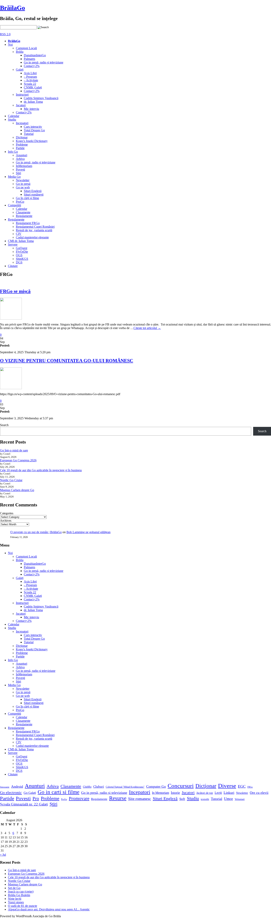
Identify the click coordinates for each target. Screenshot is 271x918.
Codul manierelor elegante (32, 237)
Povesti (23, 798)
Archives (5, 520)
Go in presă (23, 183)
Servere (12, 244)
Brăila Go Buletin (19, 895)
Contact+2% (31, 66)
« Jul (3, 854)
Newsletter (22, 180)
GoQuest (21, 248)
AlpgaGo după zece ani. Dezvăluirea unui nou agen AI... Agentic (49, 909)
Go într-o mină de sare (14, 450)
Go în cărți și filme (27, 198)
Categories (6, 513)
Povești (20, 169)
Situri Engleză (32, 191)
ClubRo (87, 786)
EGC (242, 786)
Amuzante (4, 787)
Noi (10, 44)
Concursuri (181, 786)
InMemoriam (24, 166)
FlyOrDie (22, 251)
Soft (182, 799)
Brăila (19, 51)
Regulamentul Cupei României (35, 226)
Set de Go (14, 888)
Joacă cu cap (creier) (21, 891)
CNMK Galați (33, 87)
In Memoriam (160, 792)
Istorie (175, 793)
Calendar (13, 116)
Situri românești (33, 194)
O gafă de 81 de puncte (22, 905)
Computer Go (156, 786)
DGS (19, 262)
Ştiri (18, 173)
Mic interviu (31, 108)
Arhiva (20, 158)
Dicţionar (22, 137)
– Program (30, 76)
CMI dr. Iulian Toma (21, 241)
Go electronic (11, 792)
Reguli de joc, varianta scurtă (34, 230)
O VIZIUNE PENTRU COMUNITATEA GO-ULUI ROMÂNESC (66, 360)
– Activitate (31, 80)
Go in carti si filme (58, 792)
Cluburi (98, 786)
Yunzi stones (16, 902)
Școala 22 (30, 83)
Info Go (13, 151)
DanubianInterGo (35, 55)
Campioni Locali (26, 48)
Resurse (117, 798)
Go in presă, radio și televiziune (43, 62)
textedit (205, 799)
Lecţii (218, 792)
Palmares (29, 58)
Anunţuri (21, 155)
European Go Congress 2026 (18, 460)
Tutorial (29, 133)
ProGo (20, 201)
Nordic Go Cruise (11, 480)
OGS (19, 255)
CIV (18, 233)
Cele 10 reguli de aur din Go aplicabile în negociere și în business (41, 470)
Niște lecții (14, 898)
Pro (36, 798)
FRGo (250, 787)
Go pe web (23, 187)
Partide (20, 148)
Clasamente (23, 212)
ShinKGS (22, 258)
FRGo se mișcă (15, 291)
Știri (53, 804)
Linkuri (229, 793)
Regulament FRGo (28, 223)
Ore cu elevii (259, 793)
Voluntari (240, 799)
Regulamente (24, 216)
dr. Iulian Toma (33, 101)
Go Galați (30, 792)
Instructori (22, 94)
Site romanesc (139, 798)
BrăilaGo (12, 7)
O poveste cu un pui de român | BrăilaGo (36, 532)
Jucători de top (204, 792)
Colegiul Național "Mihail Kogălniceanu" (125, 786)
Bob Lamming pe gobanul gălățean (88, 532)
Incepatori (22, 123)
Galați (19, 69)
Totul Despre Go (34, 130)
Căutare (13, 266)
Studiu (12, 119)
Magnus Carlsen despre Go (17, 490)
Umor (228, 799)
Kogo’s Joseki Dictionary (32, 141)
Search (4, 425)
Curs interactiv (33, 126)
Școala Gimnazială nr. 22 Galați (24, 804)
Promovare (79, 798)
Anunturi (35, 786)
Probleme (22, 144)
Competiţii (14, 205)
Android (17, 786)
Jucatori (21, 105)
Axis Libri (30, 73)
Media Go (14, 176)
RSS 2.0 (5, 34)
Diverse (227, 786)
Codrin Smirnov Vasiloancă (41, 98)
